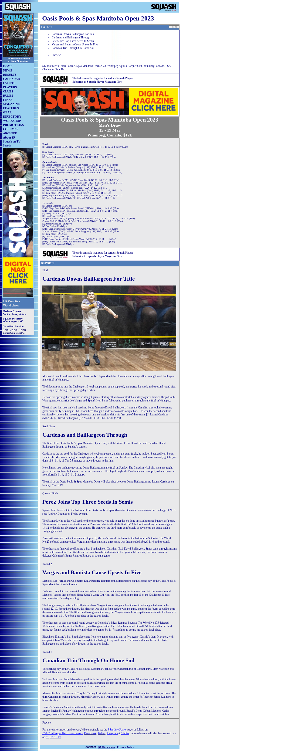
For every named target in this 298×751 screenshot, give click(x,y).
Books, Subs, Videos (15, 314)
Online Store (12, 311)
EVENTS (9, 83)
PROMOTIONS (13, 125)
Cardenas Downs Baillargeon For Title (73, 34)
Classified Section (13, 326)
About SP (9, 137)
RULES (8, 95)
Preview (56, 55)
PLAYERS (10, 87)
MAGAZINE (11, 104)
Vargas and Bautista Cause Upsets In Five (75, 44)
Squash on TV (11, 141)
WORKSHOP (12, 120)
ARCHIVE (10, 133)
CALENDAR (11, 79)
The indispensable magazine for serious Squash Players (102, 78)
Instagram (112, 733)
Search (7, 145)
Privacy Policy (125, 747)
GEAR (7, 112)
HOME (8, 66)
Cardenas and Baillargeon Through (71, 37)
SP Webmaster (106, 747)
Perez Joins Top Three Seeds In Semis (73, 41)
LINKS (7, 100)
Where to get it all (13, 321)
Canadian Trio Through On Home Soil (73, 48)
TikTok (125, 733)
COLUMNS (10, 129)
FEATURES (11, 108)
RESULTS (10, 74)
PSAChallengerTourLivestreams (62, 733)
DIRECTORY (12, 116)
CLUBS (8, 91)
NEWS (7, 70)
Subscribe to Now (97, 81)
